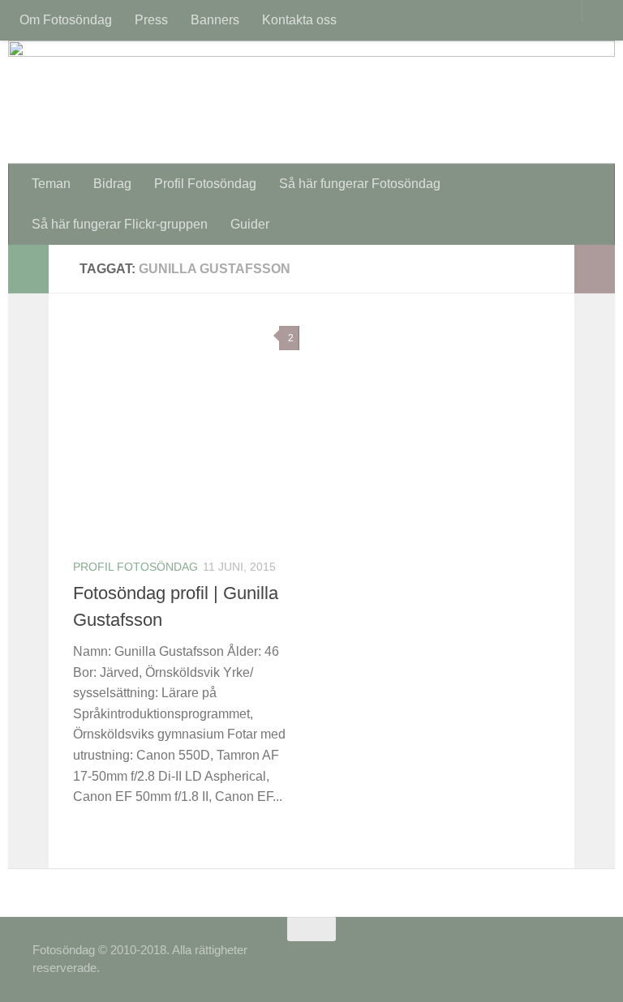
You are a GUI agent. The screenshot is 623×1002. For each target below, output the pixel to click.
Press (151, 20)
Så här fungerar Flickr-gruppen (120, 224)
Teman (51, 184)
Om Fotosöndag (65, 20)
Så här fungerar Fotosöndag (359, 184)
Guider (249, 224)
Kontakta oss (299, 20)
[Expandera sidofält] (28, 269)
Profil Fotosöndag (205, 184)
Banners (215, 20)
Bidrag (112, 184)
